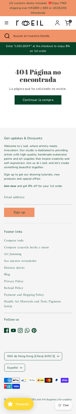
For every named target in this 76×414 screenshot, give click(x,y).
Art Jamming (12, 254)
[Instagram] (20, 330)
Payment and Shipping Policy (24, 295)
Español (12, 368)
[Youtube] (13, 330)
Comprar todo (14, 240)
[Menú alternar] (6, 23)
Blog (7, 274)
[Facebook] (6, 330)
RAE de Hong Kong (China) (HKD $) (31, 356)
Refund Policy (13, 288)
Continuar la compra (38, 100)
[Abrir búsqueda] (6, 36)
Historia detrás (14, 268)
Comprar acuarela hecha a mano (26, 247)
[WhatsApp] (27, 330)
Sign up (19, 212)
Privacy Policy (14, 281)
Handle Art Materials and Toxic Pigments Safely (32, 304)
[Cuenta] (57, 21)
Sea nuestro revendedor (20, 261)
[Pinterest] (34, 330)
